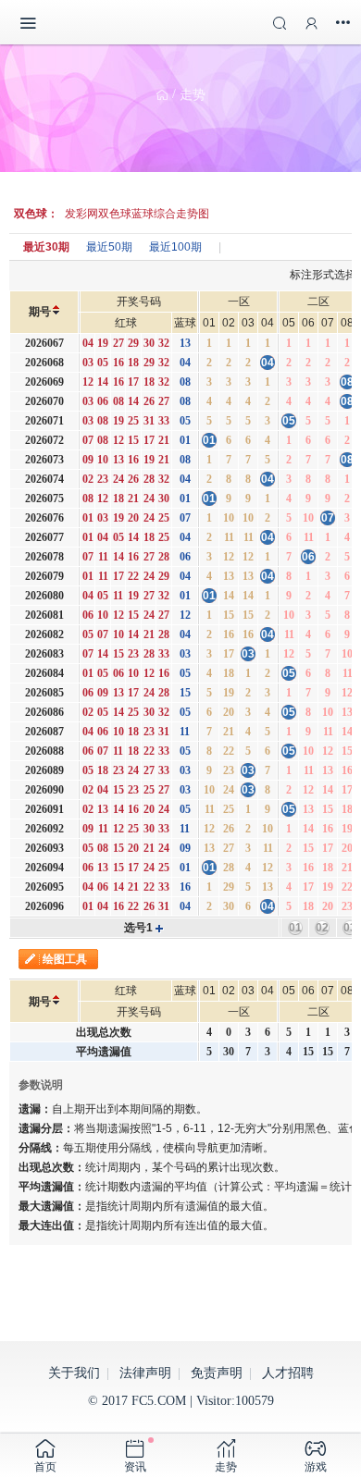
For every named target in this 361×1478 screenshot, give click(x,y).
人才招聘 (288, 1373)
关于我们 (74, 1373)
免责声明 (217, 1373)
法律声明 (145, 1373)
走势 (192, 95)
